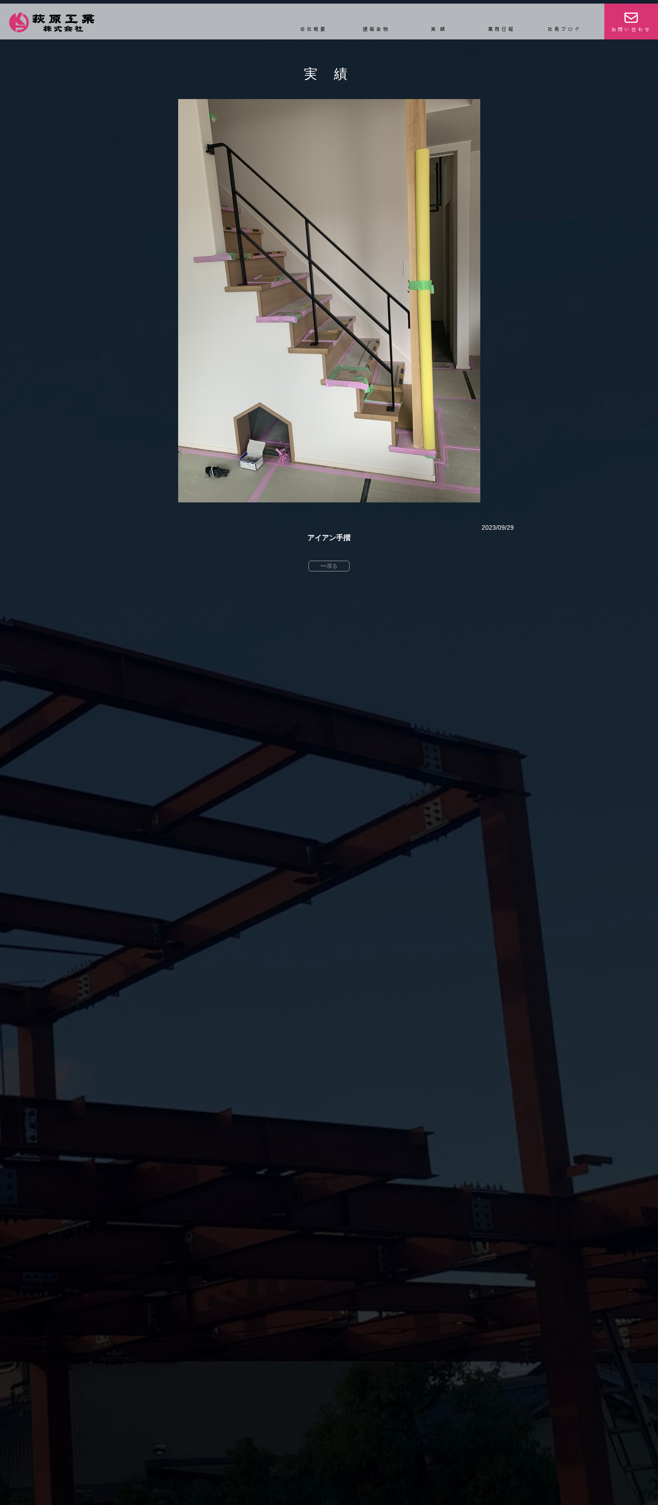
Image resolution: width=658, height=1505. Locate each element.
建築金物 (376, 28)
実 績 (439, 28)
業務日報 (501, 28)
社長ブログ (564, 28)
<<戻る (329, 566)
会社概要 (313, 28)
